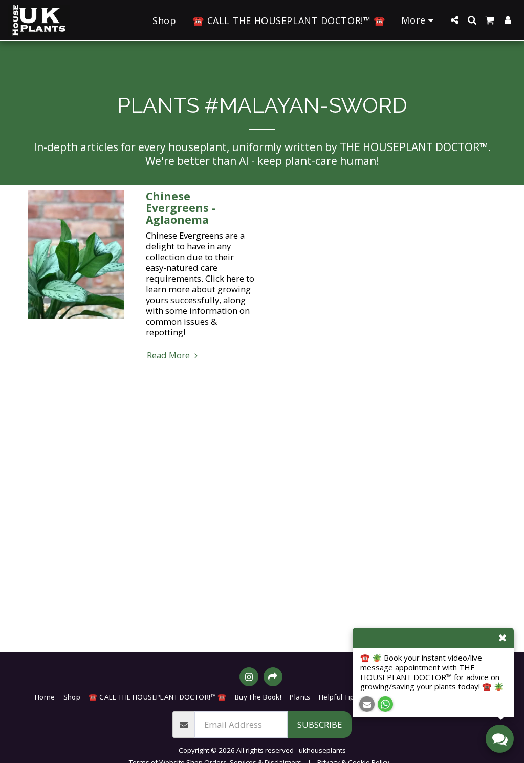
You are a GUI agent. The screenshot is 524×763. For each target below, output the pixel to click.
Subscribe (319, 724)
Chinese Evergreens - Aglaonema (180, 208)
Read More (169, 355)
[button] (454, 20)
